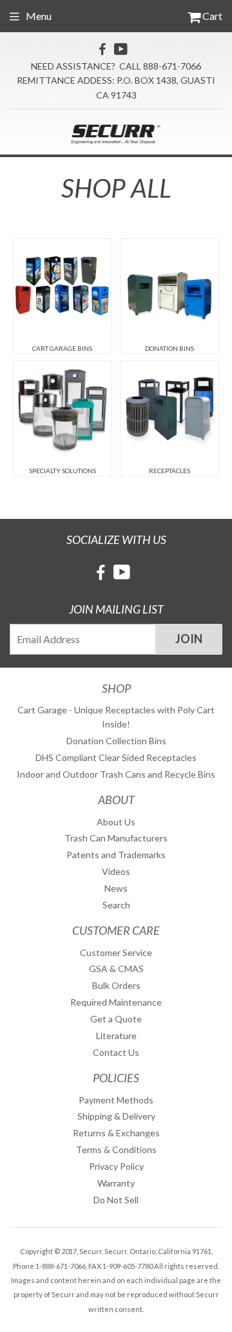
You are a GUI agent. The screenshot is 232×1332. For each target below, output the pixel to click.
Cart (211, 16)
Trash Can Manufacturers (116, 837)
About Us (116, 821)
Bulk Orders (116, 985)
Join (188, 639)
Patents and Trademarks (116, 854)
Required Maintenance (116, 1002)
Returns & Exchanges (116, 1132)
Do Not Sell (116, 1199)
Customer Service (116, 952)
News (116, 888)
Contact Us (116, 1052)
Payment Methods (116, 1099)
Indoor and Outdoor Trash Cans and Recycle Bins (116, 774)
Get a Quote (116, 1018)
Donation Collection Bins (116, 740)
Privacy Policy (116, 1166)
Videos (116, 871)
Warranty (116, 1182)
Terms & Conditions (116, 1149)
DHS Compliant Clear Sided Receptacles (116, 757)
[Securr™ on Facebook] (102, 49)
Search (116, 904)
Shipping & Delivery (116, 1116)
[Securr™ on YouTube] (121, 49)
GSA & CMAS (116, 968)
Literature (116, 1035)
